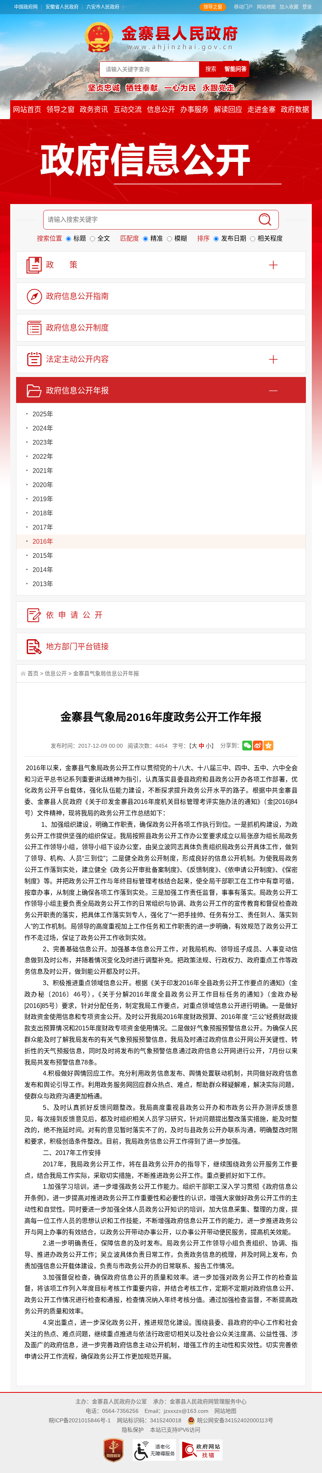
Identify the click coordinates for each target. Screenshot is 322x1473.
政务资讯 (94, 110)
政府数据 (295, 110)
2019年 (43, 499)
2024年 (43, 428)
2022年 (43, 456)
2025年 (43, 414)
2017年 (43, 527)
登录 (307, 7)
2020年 (43, 485)
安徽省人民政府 (62, 7)
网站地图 (266, 7)
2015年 (43, 555)
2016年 (43, 541)
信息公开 (161, 110)
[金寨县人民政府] (161, 37)
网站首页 (27, 110)
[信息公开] (161, 163)
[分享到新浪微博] (258, 745)
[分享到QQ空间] (268, 745)
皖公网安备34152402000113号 (235, 1420)
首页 (32, 673)
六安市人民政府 (102, 7)
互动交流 (127, 110)
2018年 (43, 513)
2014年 (43, 569)
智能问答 (236, 69)
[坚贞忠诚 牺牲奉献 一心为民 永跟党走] (161, 87)
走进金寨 (261, 110)
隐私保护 (133, 1430)
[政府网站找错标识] (202, 1450)
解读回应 (228, 110)
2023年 (43, 442)
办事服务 (194, 110)
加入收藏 (289, 7)
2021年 (43, 470)
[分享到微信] (247, 745)
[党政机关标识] (114, 1450)
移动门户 (243, 7)
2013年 (43, 584)
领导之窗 (212, 7)
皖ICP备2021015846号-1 (80, 1420)
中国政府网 (26, 7)
